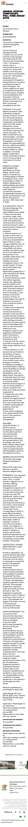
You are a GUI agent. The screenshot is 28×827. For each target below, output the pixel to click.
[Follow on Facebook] (15, 812)
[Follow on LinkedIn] (24, 812)
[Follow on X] (20, 812)
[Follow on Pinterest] (25, 817)
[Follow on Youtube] (20, 817)
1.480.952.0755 (13, 792)
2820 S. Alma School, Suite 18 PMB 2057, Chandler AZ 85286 (17, 788)
